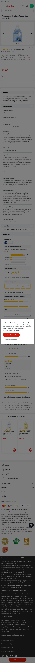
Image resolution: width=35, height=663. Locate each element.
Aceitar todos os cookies (11, 335)
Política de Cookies (14, 330)
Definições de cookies (11, 339)
